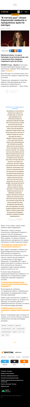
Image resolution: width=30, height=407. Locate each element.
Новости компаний (6, 384)
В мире (18, 357)
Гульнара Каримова (6, 328)
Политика (11, 357)
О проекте (3, 371)
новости (3, 357)
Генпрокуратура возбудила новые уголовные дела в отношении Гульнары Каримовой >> (14, 284)
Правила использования (7, 373)
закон (7, 335)
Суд (19, 331)
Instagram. (9, 71)
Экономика (26, 357)
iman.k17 (19, 219)
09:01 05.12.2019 (5, 28)
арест (13, 328)
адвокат (15, 331)
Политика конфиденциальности (9, 375)
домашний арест (21, 328)
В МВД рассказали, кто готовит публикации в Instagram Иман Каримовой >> (15, 310)
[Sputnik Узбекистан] (5, 12)
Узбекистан (10, 325)
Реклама (14, 384)
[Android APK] (6, 391)
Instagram (4, 47)
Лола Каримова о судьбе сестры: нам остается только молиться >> (14, 246)
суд (23, 331)
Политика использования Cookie (9, 378)
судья (3, 335)
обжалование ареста (6, 331)
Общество (4, 325)
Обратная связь (5, 386)
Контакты (9, 371)
